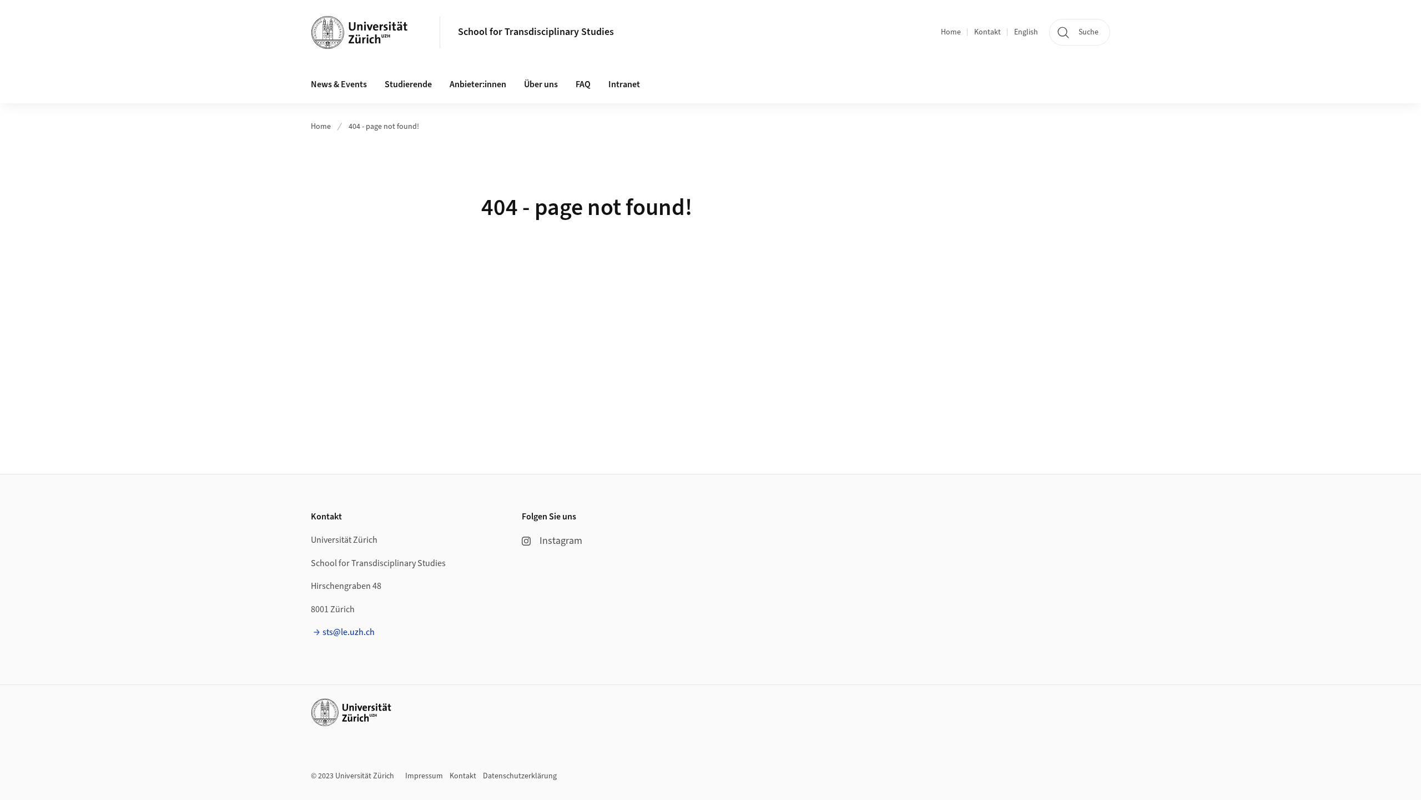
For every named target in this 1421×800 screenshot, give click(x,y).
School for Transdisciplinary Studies (536, 32)
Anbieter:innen (478, 84)
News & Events (339, 84)
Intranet (624, 84)
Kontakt (987, 32)
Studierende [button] (408, 84)
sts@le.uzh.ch (349, 632)
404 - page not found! (384, 126)
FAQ (583, 84)
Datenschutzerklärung (520, 776)
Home (951, 32)
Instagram (561, 541)
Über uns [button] (541, 84)
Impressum (424, 776)
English (1026, 32)
